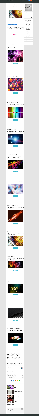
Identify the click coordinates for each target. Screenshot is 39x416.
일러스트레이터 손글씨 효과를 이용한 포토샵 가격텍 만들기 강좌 (11, 375)
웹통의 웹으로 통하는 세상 (28, 20)
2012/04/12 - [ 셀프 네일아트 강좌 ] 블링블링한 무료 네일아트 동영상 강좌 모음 (13, 357)
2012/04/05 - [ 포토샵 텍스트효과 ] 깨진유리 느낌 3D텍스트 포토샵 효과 (13, 358)
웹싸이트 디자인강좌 (28, 21)
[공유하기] (8, 371)
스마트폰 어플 (28, 33)
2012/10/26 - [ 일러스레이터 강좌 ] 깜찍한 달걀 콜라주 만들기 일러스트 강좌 (13, 355)
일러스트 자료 (28, 24)
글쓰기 (26, 44)
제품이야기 (27, 36)
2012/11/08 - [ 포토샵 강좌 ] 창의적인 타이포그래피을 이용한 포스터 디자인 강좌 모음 (14, 354)
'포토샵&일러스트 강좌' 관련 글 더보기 (10, 404)
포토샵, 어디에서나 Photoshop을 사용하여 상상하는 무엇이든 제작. (13, 368)
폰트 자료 (27, 25)
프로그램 (27, 32)
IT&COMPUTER (28, 29)
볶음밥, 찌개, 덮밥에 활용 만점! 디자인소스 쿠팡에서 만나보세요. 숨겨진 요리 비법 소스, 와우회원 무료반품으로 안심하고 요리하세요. (15, 364)
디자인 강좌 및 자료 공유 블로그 (10, 409)
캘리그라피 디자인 (28, 28)
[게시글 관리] (9, 371)
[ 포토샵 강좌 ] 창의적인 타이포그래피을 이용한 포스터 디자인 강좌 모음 (12, 377)
